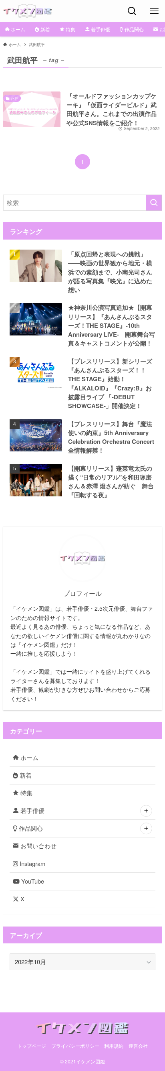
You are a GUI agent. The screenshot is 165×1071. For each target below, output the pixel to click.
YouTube (32, 881)
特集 (25, 793)
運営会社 (138, 1045)
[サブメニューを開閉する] (146, 811)
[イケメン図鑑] (27, 11)
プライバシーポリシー (75, 1045)
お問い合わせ (37, 845)
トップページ (31, 1045)
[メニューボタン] (154, 11)
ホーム (28, 757)
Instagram (31, 863)
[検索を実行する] (154, 203)
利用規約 (113, 1045)
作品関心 (30, 828)
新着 (25, 775)
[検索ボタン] (132, 11)
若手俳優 (31, 810)
